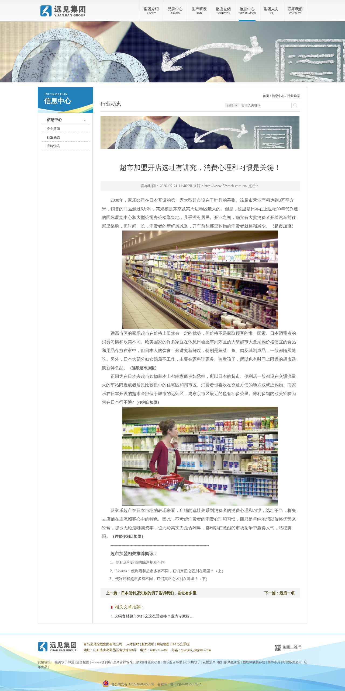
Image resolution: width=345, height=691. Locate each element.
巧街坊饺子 (192, 662)
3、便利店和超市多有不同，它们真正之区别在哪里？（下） (155, 579)
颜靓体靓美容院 (254, 662)
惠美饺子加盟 (64, 662)
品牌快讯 (53, 146)
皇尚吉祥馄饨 (123, 662)
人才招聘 (132, 644)
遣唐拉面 (82, 662)
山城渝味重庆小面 (148, 662)
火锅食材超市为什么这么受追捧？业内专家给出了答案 (154, 616)
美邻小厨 (273, 662)
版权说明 (148, 644)
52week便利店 (101, 662)
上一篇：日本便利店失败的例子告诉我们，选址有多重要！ (151, 594)
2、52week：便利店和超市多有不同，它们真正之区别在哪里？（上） (165, 571)
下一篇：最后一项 (279, 593)
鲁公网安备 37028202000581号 (132, 684)
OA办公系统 (180, 644)
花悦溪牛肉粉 (212, 662)
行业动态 (53, 137)
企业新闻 (53, 129)
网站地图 (163, 644)
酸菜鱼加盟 (232, 662)
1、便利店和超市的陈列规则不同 (135, 562)
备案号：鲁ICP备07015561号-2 (179, 684)
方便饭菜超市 (292, 662)
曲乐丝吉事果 (172, 662)
